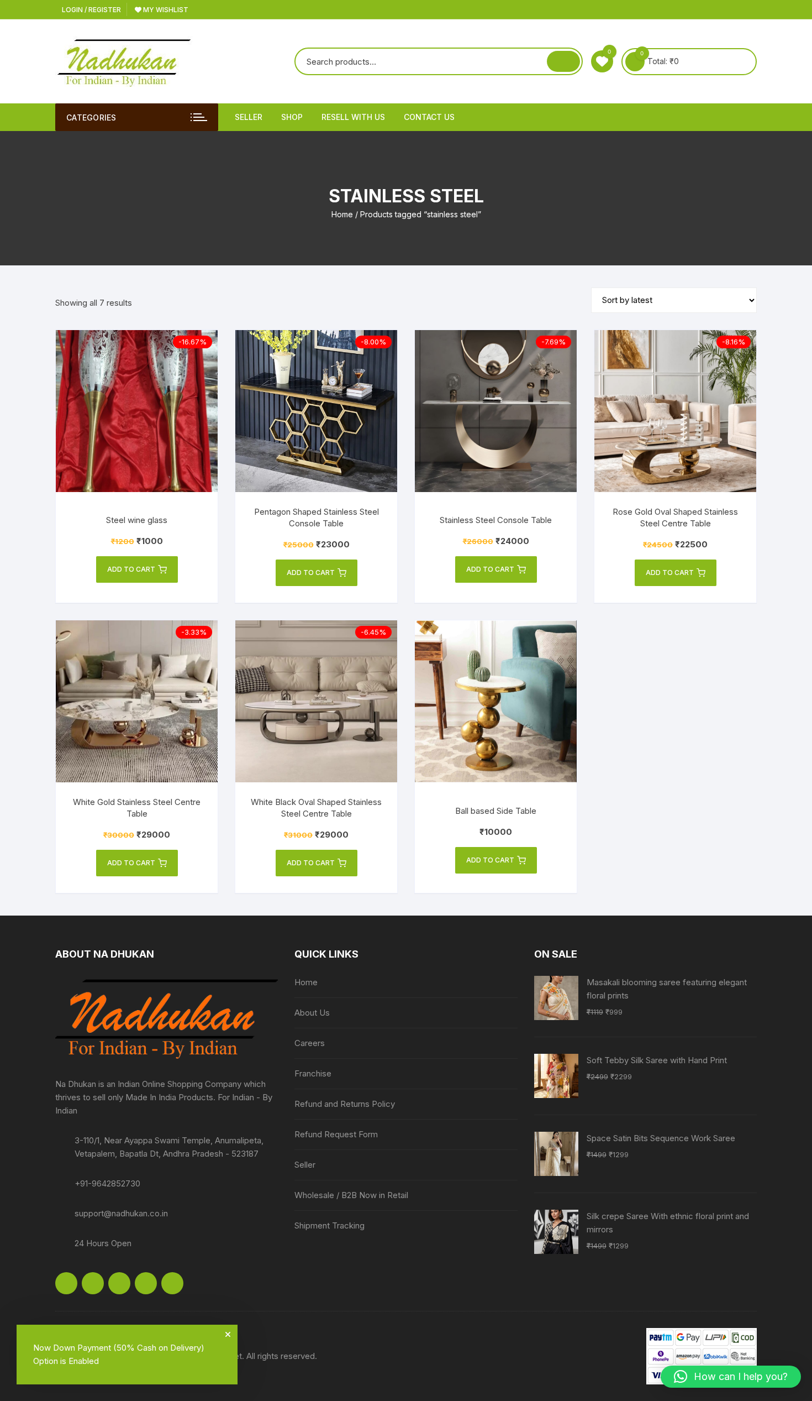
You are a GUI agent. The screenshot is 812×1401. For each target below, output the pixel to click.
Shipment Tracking (329, 1225)
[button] (731, 1377)
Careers (309, 1043)
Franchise (312, 1073)
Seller (248, 117)
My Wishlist (164, 10)
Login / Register (90, 10)
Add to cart (131, 569)
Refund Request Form (336, 1134)
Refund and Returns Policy (344, 1104)
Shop (292, 117)
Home (342, 214)
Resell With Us (353, 117)
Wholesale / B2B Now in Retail (351, 1195)
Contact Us (429, 117)
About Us (312, 1012)
